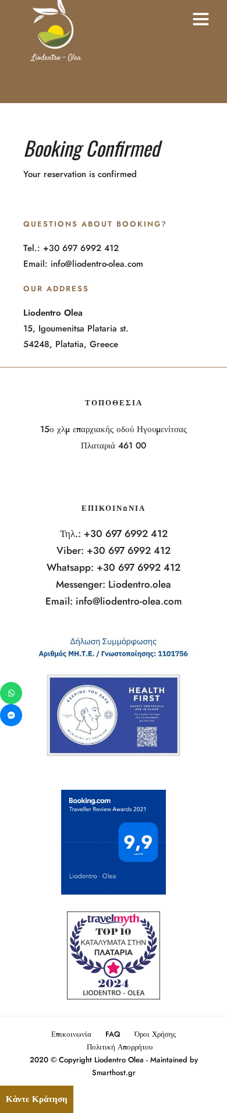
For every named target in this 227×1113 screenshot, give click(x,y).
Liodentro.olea (139, 584)
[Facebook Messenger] (11, 715)
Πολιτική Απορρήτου (119, 1046)
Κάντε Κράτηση (37, 1099)
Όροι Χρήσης (155, 1034)
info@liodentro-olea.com (129, 601)
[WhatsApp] (11, 693)
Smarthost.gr (114, 1072)
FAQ (112, 1034)
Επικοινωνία (71, 1034)
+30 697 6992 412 (126, 533)
